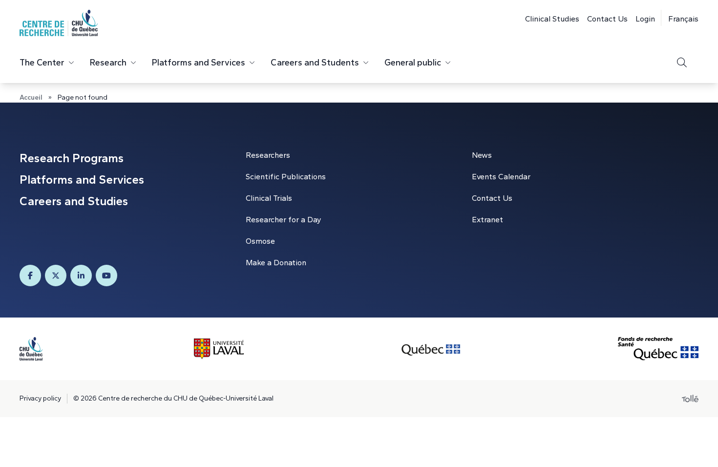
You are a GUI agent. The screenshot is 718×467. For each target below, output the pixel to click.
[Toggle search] (682, 62)
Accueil (31, 97)
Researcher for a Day (283, 219)
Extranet (487, 219)
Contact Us (607, 18)
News (482, 155)
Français (683, 18)
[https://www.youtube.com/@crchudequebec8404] (106, 275)
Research (108, 62)
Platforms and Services (198, 62)
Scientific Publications (286, 176)
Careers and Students (315, 62)
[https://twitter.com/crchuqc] (55, 275)
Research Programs (72, 158)
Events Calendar (501, 176)
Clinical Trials (269, 198)
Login (645, 18)
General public (412, 62)
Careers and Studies (74, 201)
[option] (679, 18)
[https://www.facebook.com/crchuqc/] (30, 275)
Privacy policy (40, 398)
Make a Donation (276, 262)
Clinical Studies (552, 18)
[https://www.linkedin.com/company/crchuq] (81, 275)
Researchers (268, 155)
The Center (42, 62)
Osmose (260, 241)
